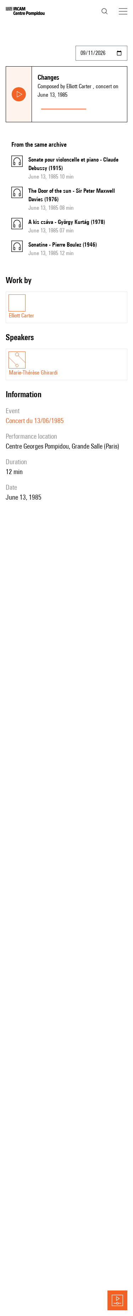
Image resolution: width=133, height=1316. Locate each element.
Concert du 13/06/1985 (35, 420)
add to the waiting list (108, 107)
